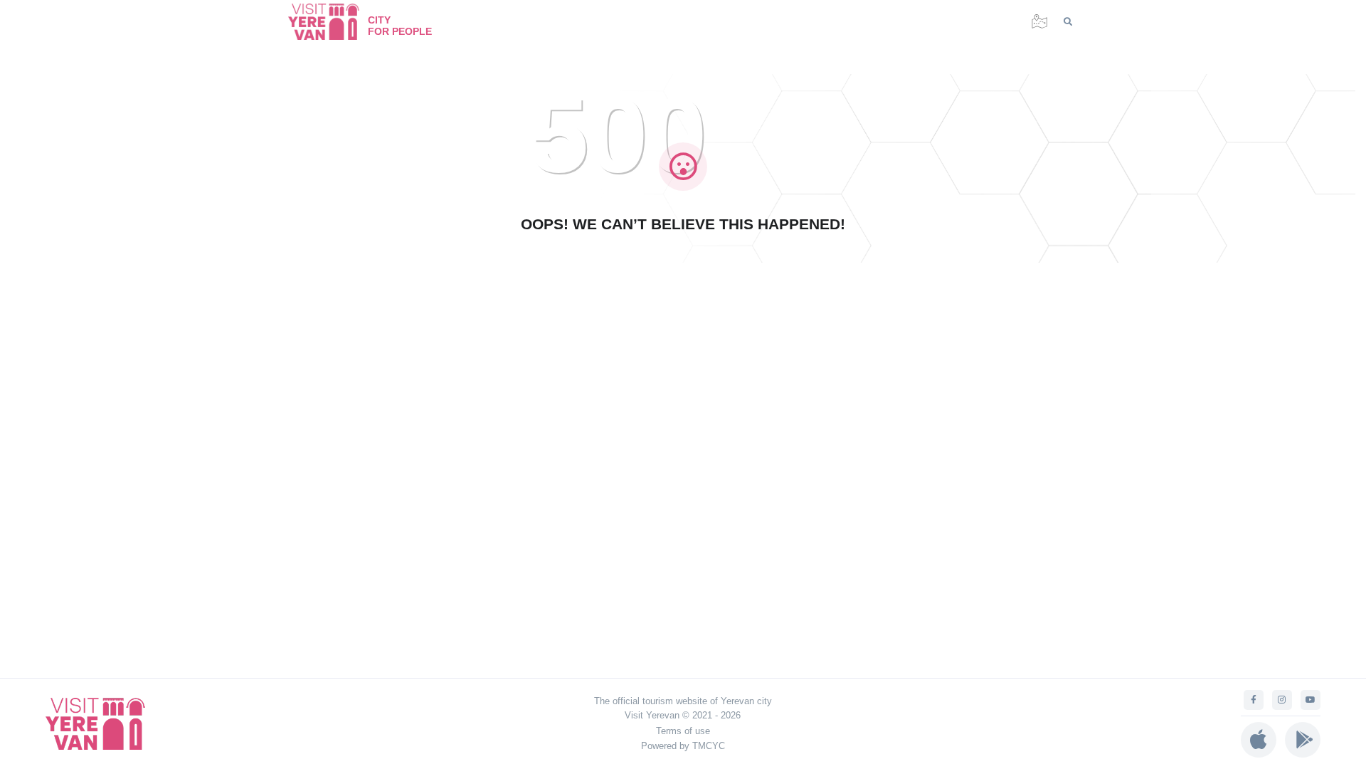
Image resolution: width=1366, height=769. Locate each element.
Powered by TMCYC (683, 746)
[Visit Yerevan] (331, 21)
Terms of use (683, 731)
